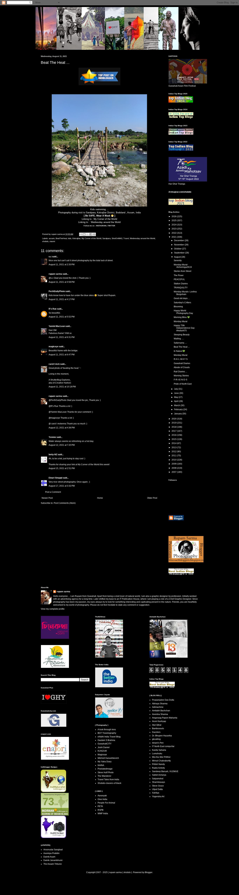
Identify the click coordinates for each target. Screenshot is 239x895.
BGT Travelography (107, 733)
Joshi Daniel (104, 747)
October (178, 249)
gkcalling (156, 739)
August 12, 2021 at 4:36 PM (62, 427)
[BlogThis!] (84, 234)
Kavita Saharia (159, 750)
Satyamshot (157, 778)
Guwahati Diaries (182, 363)
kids (69, 238)
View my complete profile (53, 609)
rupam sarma (55, 274)
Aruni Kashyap (159, 721)
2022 (174, 233)
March (177, 405)
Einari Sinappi (55, 478)
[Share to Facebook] (91, 234)
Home (100, 498)
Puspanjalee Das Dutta (163, 700)
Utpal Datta (157, 789)
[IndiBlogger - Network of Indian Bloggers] (53, 791)
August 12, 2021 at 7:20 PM (62, 445)
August (177, 257)
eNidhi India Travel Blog (109, 736)
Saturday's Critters (182, 302)
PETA (100, 806)
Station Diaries (181, 283)
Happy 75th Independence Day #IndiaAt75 (184, 328)
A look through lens (107, 729)
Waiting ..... (179, 338)
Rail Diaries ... (180, 371)
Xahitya (155, 793)
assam (52, 238)
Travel (126, 238)
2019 (174, 423)
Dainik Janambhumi (52, 860)
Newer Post (47, 498)
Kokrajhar (76, 238)
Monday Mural (180, 321)
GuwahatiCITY (104, 744)
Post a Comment (53, 492)
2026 (174, 216)
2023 (174, 229)
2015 (174, 439)
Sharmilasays (158, 782)
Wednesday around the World (106, 222)
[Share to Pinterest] (94, 234)
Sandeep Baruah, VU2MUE (165, 771)
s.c (50, 256)
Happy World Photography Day (183, 311)
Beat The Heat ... (181, 347)
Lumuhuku (157, 753)
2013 (174, 447)
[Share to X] (87, 234)
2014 (174, 443)
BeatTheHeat (61, 238)
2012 (174, 451)
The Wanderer (104, 776)
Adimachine (157, 707)
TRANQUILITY (181, 287)
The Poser (179, 275)
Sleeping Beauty (181, 334)
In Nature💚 (179, 351)
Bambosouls (158, 728)
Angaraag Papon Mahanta (164, 718)
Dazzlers (156, 732)
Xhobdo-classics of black (109, 783)
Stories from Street (182, 271)
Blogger (148, 872)
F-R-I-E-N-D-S (180, 379)
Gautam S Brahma (106, 740)
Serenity (178, 260)
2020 (174, 419)
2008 (174, 468)
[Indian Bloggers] (99, 84)
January (178, 413)
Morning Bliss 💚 (182, 317)
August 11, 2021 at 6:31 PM (62, 337)
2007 (174, 472)
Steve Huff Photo (106, 772)
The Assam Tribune (52, 864)
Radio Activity (158, 768)
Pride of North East (183, 384)
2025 (174, 220)
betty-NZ (53, 454)
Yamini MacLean (57, 326)
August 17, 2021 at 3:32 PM (62, 486)
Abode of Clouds (182, 367)
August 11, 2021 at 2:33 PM (62, 264)
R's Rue (53, 309)
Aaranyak (102, 795)
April (176, 401)
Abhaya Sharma (159, 703)
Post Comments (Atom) (65, 503)
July (176, 389)
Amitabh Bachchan (161, 710)
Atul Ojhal (156, 725)
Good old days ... (182, 298)
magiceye (53, 346)
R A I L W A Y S (181, 359)
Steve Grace (158, 786)
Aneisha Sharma (160, 714)
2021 (174, 237)
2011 (174, 455)
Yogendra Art (158, 796)
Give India (102, 799)
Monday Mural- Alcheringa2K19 (183, 265)
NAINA (101, 765)
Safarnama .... (180, 343)
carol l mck (54, 364)
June (176, 393)
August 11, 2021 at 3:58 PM (62, 282)
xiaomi (52, 241)
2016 (174, 435)
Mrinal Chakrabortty (161, 761)
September (179, 253)
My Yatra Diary (104, 761)
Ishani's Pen (158, 743)
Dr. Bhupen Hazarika (162, 735)
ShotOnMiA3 (117, 238)
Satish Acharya (159, 775)
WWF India (103, 813)
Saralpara (106, 238)
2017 (174, 431)
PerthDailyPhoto (57, 291)
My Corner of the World (105, 219)
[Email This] (81, 234)
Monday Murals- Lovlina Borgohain (185, 292)
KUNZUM (102, 751)
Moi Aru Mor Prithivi (161, 757)
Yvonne (52, 437)
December (179, 240)
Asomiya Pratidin (51, 853)
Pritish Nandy (158, 764)
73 (48, 801)
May (176, 397)
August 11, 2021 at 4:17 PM (62, 299)
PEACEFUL (179, 279)
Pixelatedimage (105, 769)
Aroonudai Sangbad (53, 849)
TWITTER (111, 226)
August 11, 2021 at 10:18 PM (62, 386)
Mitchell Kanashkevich (108, 758)
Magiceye (102, 754)
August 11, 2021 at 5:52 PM (62, 317)
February (178, 409)
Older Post (152, 498)
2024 (174, 224)
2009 (174, 464)
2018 (174, 427)
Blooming (178, 306)
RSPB (100, 810)
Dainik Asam (49, 857)
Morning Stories (181, 375)
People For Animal (106, 803)
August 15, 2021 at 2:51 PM (62, 468)
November (179, 244)
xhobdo (45, 241)
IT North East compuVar (163, 746)
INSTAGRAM (101, 226)
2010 (174, 460)
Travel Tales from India (108, 779)
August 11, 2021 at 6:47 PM (62, 354)
